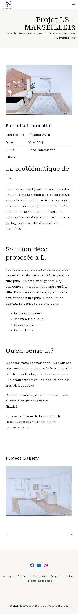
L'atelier (22, 576)
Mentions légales (40, 580)
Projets (55, 576)
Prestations (39, 576)
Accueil (8, 576)
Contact (69, 576)
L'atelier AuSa (29, 605)
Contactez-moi (17, 427)
